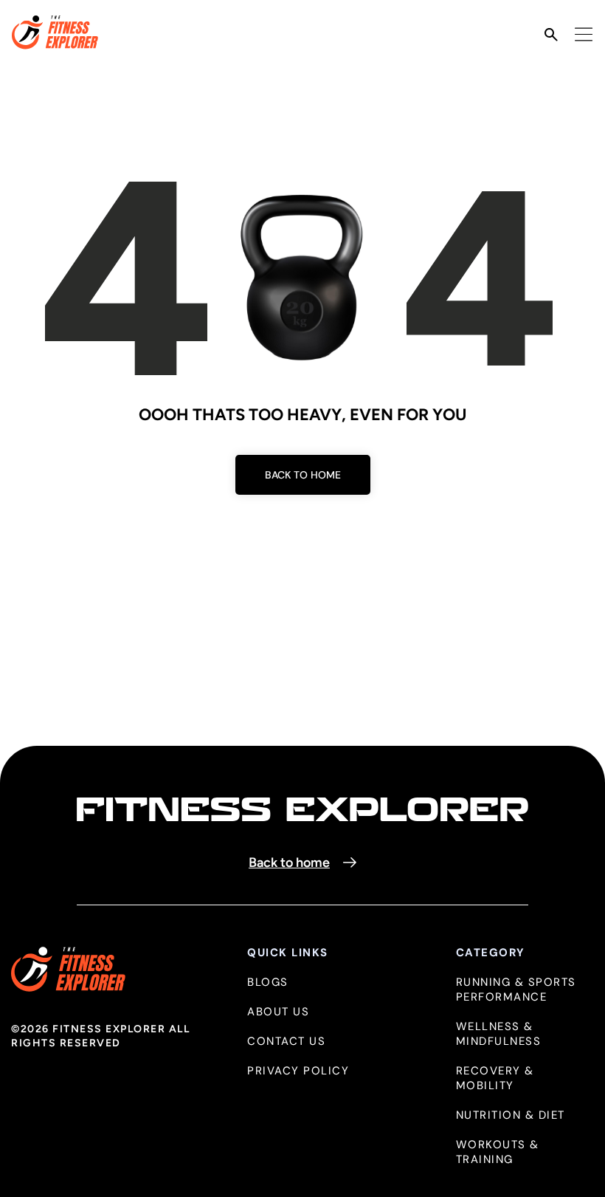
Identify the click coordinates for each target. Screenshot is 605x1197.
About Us (278, 1012)
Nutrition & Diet (510, 1115)
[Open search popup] (551, 35)
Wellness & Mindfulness (499, 1034)
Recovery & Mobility (495, 1078)
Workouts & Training (497, 1152)
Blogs (267, 982)
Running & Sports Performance (516, 989)
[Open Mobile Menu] (584, 34)
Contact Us (286, 1042)
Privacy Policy (298, 1071)
